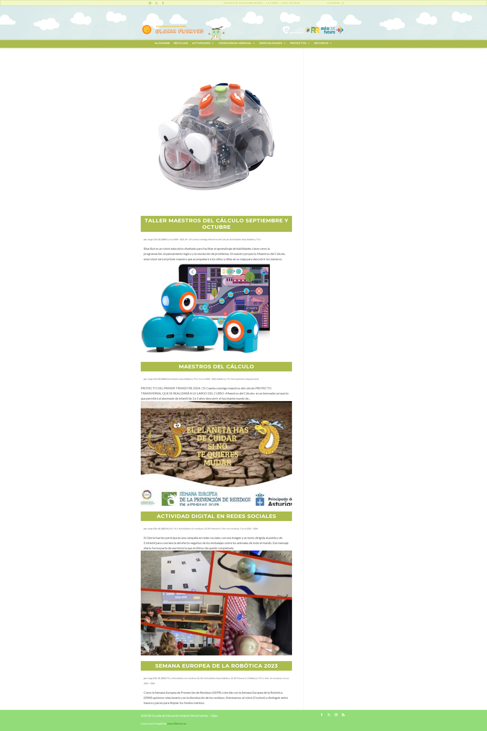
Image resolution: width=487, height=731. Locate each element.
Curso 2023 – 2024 (249, 528)
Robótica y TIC (223, 379)
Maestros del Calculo (218, 239)
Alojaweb (333, 3)
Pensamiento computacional (245, 379)
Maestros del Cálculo (216, 366)
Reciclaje (181, 43)
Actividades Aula (238, 239)
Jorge (150, 239)
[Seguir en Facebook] (162, 3)
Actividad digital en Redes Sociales (216, 516)
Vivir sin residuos (230, 528)
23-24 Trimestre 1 (212, 528)
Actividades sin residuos (191, 528)
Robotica (251, 239)
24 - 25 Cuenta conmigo (196, 239)
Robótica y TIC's (256, 678)
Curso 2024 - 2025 (175, 239)
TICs (258, 239)
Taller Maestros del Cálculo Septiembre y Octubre (216, 223)
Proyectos (298, 43)
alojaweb (162, 43)
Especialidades (270, 43)
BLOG (170, 528)
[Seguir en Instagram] (149, 3)
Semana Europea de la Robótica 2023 (216, 665)
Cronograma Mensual (234, 43)
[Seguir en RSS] (343, 715)
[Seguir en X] (156, 3)
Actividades (201, 43)
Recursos (321, 43)
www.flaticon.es (176, 723)
